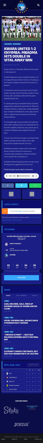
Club (7, 370)
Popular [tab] (34, 295)
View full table (33, 364)
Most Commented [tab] (21, 295)
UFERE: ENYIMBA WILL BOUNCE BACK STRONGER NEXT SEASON (21, 321)
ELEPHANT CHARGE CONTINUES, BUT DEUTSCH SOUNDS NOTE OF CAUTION (21, 352)
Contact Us (38, 439)
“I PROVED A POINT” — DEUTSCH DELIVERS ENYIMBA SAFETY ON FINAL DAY (21, 337)
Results (14, 439)
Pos (3, 370)
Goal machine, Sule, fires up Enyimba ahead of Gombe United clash (20, 306)
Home (3, 439)
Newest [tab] (8, 295)
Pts (39, 370)
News (25, 439)
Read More (22, 277)
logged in (20, 211)
